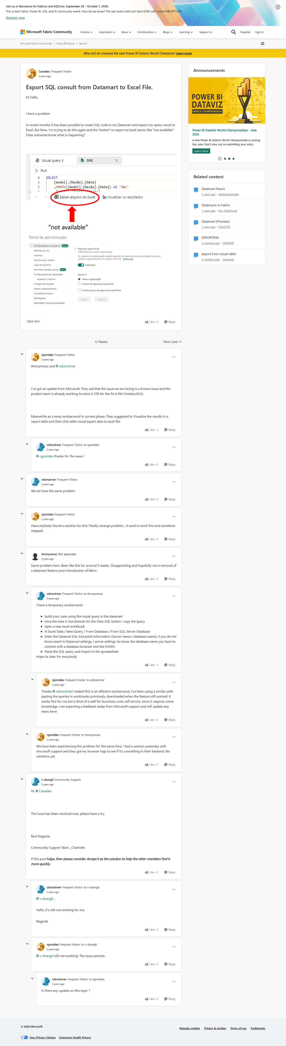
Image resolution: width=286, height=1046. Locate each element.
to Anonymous (93, 594)
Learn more (184, 53)
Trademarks (258, 1028)
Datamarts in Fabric (216, 205)
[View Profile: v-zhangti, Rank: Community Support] (35, 782)
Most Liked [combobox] (173, 342)
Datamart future (213, 189)
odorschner (67, 366)
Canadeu (44, 71)
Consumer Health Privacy (75, 1037)
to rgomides (91, 445)
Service (83, 43)
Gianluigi (228, 259)
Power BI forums (66, 43)
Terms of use (238, 1028)
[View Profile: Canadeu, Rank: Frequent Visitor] (31, 73)
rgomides (47, 355)
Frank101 (224, 227)
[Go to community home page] (46, 32)
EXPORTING (210, 237)
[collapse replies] (21, 354)
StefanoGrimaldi (228, 194)
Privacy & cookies (215, 1028)
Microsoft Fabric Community (36, 43)
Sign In (259, 32)
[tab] (225, 158)
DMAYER (228, 243)
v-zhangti (47, 780)
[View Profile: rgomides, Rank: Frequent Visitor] (35, 357)
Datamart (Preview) (216, 221)
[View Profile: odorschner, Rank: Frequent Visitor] (40, 447)
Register (246, 32)
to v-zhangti (91, 887)
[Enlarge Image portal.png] (101, 270)
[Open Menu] (262, 43)
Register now (15, 17)
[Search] (233, 32)
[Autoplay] (219, 158)
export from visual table (219, 254)
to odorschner (95, 680)
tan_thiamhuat (227, 211)
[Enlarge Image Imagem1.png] (101, 194)
